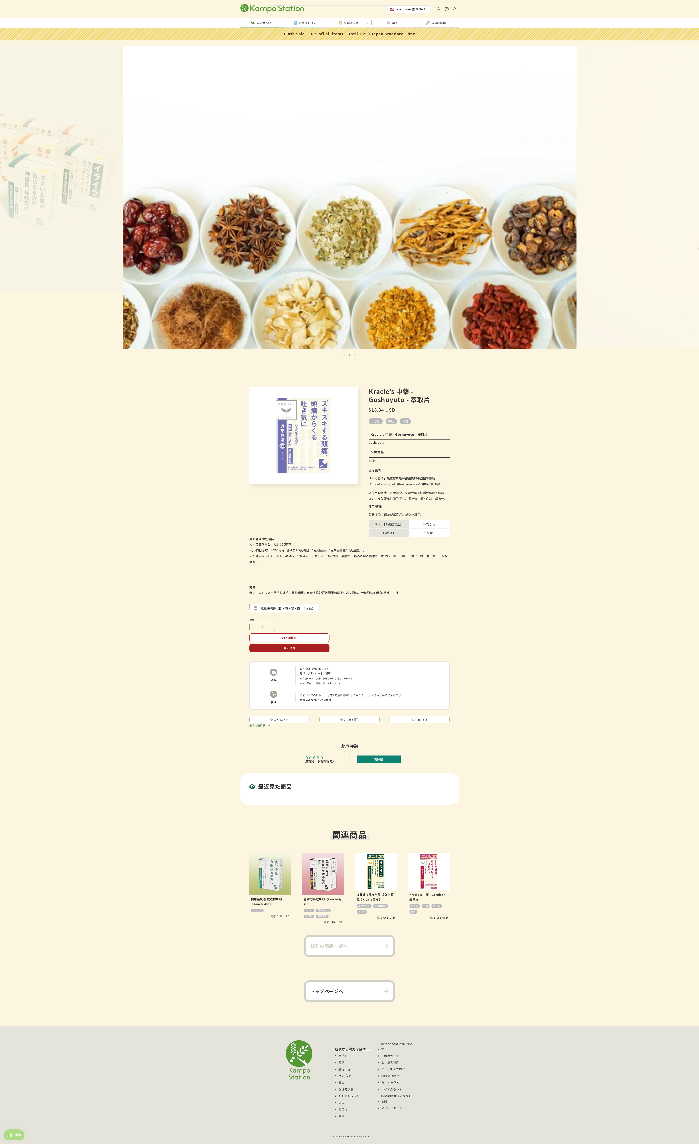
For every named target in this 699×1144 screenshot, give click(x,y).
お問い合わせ (390, 1076)
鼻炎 (341, 1082)
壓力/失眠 (345, 1075)
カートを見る (390, 1082)
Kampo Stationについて (396, 1046)
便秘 (341, 1062)
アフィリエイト (391, 1108)
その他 (342, 1109)
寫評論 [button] (378, 759)
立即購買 (289, 648)
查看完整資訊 (257, 725)
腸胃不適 (344, 1069)
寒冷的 (342, 1055)
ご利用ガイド (390, 1056)
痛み (341, 1102)
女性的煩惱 (346, 1089)
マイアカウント (391, 1089)
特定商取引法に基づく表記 (396, 1098)
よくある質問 (390, 1062)
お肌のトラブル (349, 1096)
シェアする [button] (421, 719)
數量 (251, 620)
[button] (455, 9)
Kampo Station (347, 1136)
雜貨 (341, 1116)
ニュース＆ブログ (393, 1069)
